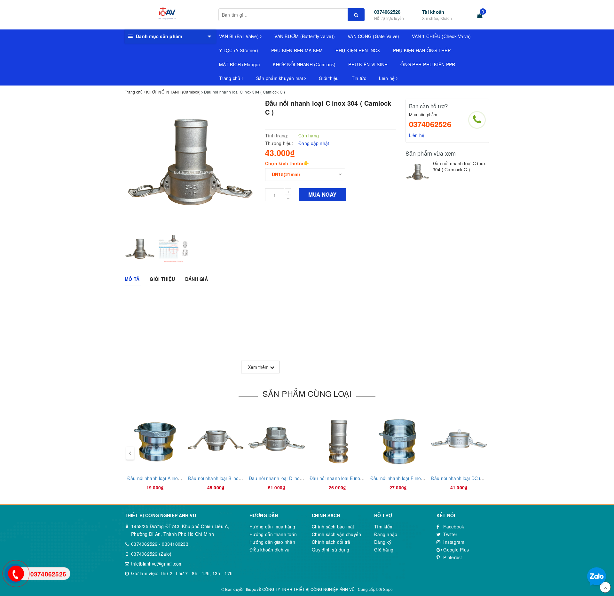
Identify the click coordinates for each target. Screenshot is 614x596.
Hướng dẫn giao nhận (272, 542)
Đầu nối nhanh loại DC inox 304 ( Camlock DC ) (480, 478)
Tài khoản (433, 11)
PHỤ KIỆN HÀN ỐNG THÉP (422, 50)
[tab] (132, 279)
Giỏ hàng (383, 549)
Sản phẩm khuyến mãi (280, 78)
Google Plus (455, 549)
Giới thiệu (329, 78)
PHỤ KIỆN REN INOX (357, 50)
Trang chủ (230, 78)
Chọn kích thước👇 (287, 163)
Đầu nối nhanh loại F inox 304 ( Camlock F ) (416, 478)
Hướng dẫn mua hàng (272, 526)
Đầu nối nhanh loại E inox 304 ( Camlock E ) (355, 478)
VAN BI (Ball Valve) (239, 36)
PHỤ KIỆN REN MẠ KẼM (297, 50)
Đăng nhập (385, 534)
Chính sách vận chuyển (336, 534)
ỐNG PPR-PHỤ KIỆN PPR (427, 64)
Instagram (453, 542)
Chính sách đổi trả (331, 542)
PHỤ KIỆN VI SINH (368, 64)
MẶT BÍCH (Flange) (239, 64)
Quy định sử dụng (330, 549)
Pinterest (452, 557)
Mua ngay (322, 194)
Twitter (449, 534)
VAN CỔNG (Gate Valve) (373, 36)
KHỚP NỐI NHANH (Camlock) (304, 64)
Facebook (453, 526)
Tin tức (359, 78)
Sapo (388, 589)
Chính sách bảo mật (333, 526)
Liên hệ (387, 78)
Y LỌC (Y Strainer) (238, 50)
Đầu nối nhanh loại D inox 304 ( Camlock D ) (295, 478)
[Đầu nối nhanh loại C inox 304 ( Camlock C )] (417, 172)
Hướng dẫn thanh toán (273, 534)
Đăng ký (382, 542)
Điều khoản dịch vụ (269, 549)
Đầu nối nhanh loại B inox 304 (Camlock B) (232, 478)
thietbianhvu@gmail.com (157, 563)
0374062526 (387, 11)
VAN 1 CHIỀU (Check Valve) (441, 36)
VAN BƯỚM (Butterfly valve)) (304, 36)
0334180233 (175, 544)
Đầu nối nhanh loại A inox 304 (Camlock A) (171, 478)
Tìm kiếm (384, 526)
